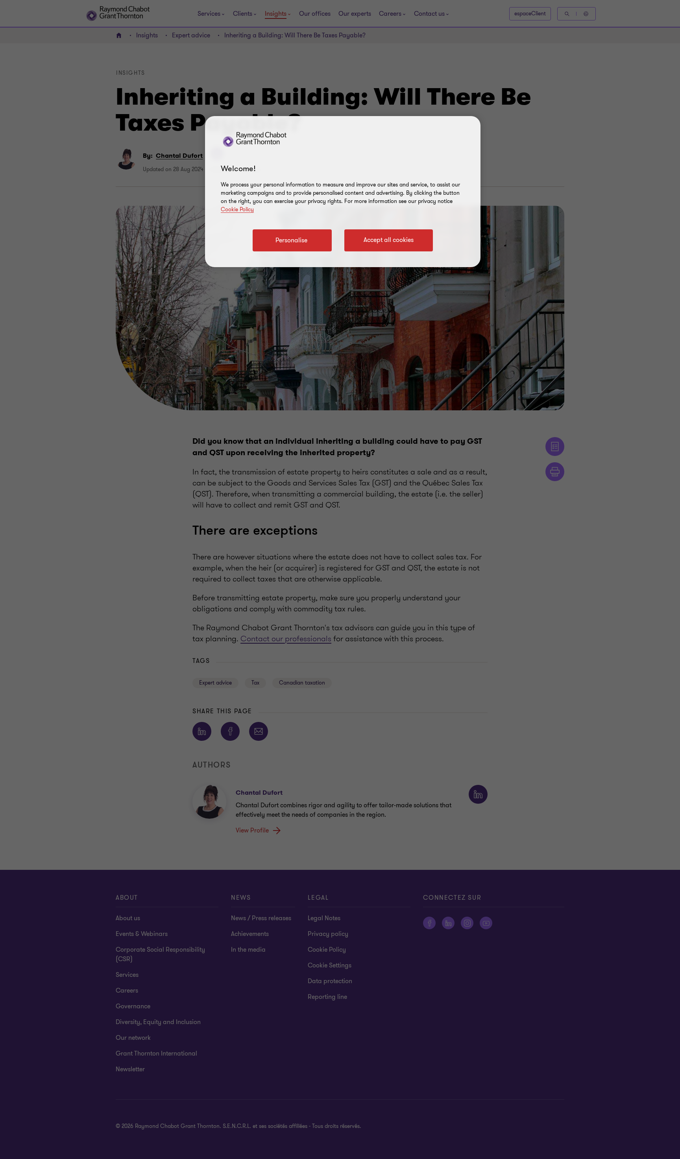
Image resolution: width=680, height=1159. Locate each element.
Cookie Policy (237, 209)
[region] (342, 191)
